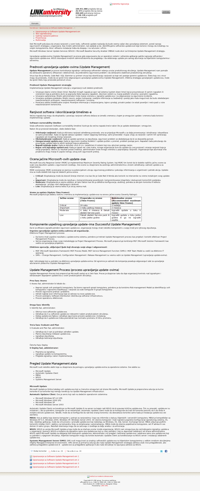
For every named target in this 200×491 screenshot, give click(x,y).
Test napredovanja (44, 34)
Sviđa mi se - (57, 451)
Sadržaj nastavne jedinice (47, 36)
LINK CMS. (104, 485)
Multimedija (41, 40)
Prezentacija (41, 38)
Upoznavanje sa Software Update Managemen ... (56, 28)
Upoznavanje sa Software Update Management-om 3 (56, 463)
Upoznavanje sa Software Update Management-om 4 (56, 467)
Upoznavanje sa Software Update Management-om (58, 32)
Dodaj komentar (40, 451)
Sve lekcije (34, 28)
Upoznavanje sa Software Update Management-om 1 (56, 456)
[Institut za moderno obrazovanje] (100, 476)
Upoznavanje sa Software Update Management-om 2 (56, 460)
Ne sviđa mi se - (74, 451)
